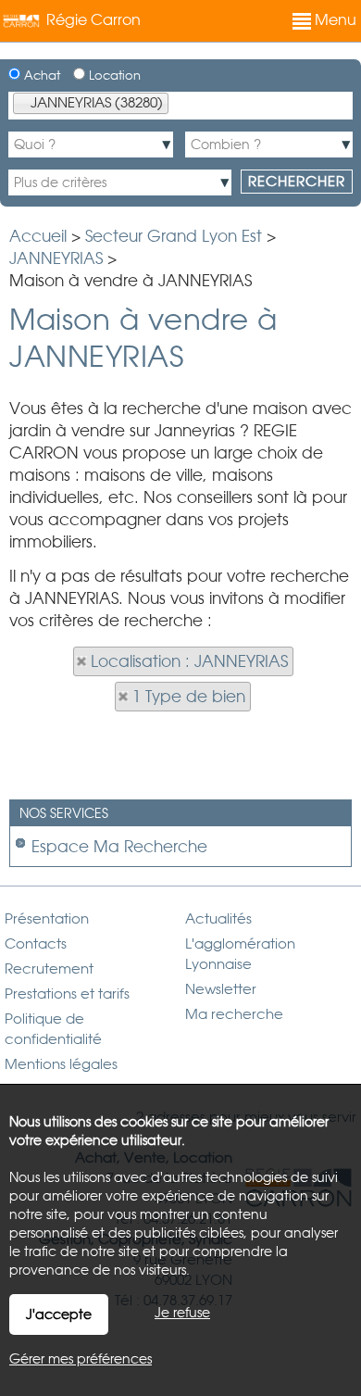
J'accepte (59, 1314)
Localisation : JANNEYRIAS (189, 661)
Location (113, 75)
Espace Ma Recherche (119, 846)
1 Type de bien (188, 696)
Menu (333, 20)
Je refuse (182, 1312)
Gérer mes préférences (80, 1359)
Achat (40, 75)
